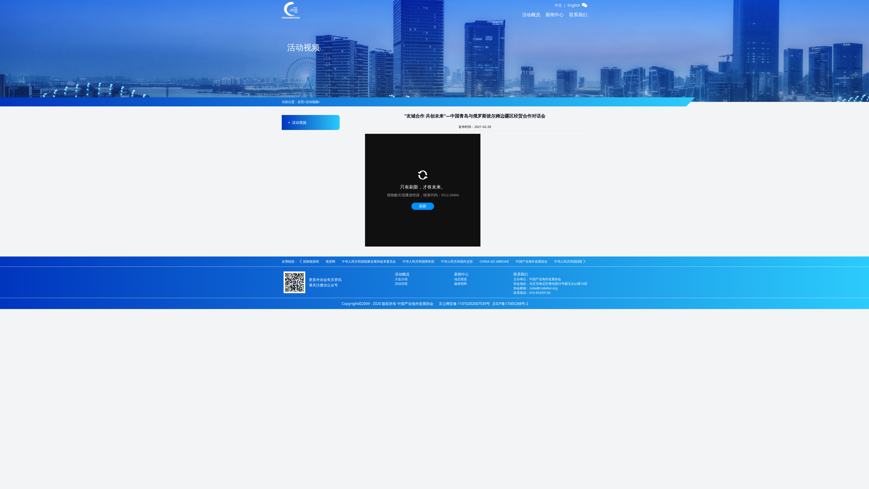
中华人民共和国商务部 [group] (396, 261)
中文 (558, 5)
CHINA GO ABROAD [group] (471, 261)
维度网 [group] (308, 261)
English (574, 5)
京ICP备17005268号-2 (510, 303)
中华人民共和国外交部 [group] (434, 261)
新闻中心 (555, 15)
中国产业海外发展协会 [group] (509, 261)
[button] (300, 261)
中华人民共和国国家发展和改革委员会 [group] (346, 261)
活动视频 (312, 102)
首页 (301, 102)
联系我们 (578, 15)
